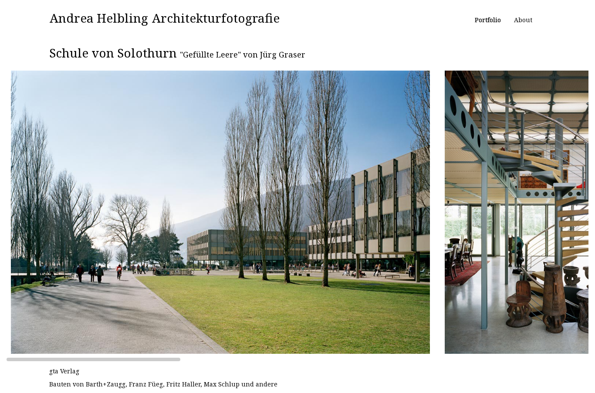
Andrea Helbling (99, 18)
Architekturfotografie (216, 18)
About (523, 20)
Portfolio (488, 20)
